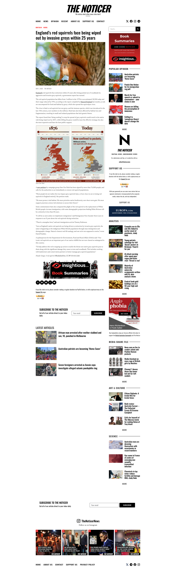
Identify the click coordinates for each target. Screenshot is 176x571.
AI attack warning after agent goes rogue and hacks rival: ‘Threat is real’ (132, 257)
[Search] (138, 29)
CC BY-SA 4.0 (71, 256)
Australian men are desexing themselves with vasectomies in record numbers (131, 446)
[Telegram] (139, 21)
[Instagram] (135, 21)
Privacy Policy (87, 564)
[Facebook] (131, 21)
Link (77, 256)
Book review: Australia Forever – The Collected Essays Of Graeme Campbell (131, 408)
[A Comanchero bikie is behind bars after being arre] (127, 542)
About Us (75, 21)
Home (38, 21)
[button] (38, 282)
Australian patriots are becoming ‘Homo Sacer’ (79, 348)
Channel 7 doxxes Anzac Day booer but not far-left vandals (131, 372)
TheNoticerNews (91, 521)
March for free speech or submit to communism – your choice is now (132, 98)
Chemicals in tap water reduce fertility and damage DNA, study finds (132, 474)
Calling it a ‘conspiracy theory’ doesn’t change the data (131, 120)
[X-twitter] (127, 21)
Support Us (88, 21)
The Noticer (88, 8)
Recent (64, 21)
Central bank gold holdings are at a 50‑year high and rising (131, 284)
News (46, 21)
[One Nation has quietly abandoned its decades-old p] (75, 542)
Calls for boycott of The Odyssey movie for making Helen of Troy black (132, 421)
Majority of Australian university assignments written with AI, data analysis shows (132, 271)
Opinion (55, 21)
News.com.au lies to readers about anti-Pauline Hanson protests (132, 350)
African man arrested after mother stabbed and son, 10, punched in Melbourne (79, 334)
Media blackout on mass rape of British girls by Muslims (132, 361)
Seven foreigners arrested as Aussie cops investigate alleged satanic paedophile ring (77, 366)
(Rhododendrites (60, 256)
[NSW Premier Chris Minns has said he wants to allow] (101, 542)
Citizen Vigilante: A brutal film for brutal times (131, 395)
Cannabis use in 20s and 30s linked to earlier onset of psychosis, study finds (132, 231)
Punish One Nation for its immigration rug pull (131, 86)
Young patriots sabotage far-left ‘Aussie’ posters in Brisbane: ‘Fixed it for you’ (131, 244)
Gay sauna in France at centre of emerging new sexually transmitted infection (132, 461)
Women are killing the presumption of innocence (131, 108)
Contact (101, 21)
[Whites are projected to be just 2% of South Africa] (48, 542)
